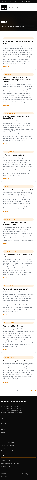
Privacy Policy (4, 477)
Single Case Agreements (8, 442)
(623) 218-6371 (26, 1)
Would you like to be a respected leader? (18, 190)
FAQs (2, 426)
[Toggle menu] (34, 7)
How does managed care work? (14, 361)
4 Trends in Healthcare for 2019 (14, 155)
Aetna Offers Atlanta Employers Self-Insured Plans (17, 117)
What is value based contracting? (15, 289)
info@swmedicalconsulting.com (10, 464)
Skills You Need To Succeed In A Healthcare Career (14, 223)
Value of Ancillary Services (13, 326)
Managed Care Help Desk (8, 448)
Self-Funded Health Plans (8, 451)
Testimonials (4, 429)
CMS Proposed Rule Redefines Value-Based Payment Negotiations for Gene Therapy (17, 80)
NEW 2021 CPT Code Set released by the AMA (18, 42)
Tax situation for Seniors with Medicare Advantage (17, 256)
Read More (6, 66)
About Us (3, 424)
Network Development (7, 445)
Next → (33, 390)
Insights (3, 432)
